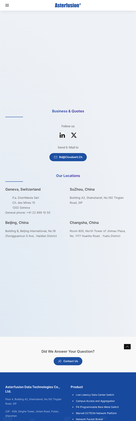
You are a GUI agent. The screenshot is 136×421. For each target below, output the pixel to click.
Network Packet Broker (89, 419)
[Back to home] (68, 5)
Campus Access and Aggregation (95, 400)
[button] (7, 5)
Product (77, 387)
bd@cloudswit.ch (70, 157)
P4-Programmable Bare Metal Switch (97, 406)
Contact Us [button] (70, 361)
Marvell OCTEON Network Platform (96, 413)
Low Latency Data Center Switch (95, 394)
